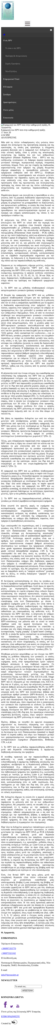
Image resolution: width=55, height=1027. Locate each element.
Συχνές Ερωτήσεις (12, 64)
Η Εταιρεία (7, 87)
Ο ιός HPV (7, 40)
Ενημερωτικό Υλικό (11, 79)
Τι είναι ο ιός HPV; (13, 48)
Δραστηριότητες (9, 102)
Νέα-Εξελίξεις (11, 71)
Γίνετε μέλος (8, 110)
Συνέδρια (7, 95)
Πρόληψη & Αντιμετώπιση (16, 56)
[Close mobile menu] (51, 30)
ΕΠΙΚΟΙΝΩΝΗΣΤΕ (10, 1016)
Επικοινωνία (8, 118)
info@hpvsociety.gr (10, 975)
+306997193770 (8, 948)
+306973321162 (8, 953)
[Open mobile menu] (27, 23)
